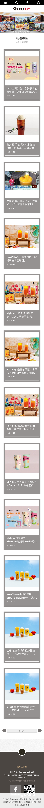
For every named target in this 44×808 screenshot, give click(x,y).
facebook (27, 2)
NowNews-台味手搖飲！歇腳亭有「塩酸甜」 (22, 243)
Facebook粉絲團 (15, 790)
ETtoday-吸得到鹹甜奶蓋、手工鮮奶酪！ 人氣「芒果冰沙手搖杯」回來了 (22, 693)
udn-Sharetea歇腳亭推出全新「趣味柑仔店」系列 (22, 412)
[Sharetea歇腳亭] (22, 8)
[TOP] (22, 752)
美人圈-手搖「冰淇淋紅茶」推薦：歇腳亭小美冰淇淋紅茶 (22, 131)
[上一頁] (4, 730)
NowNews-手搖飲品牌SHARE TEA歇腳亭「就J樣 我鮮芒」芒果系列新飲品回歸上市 (22, 580)
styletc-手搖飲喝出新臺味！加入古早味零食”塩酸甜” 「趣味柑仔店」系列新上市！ (22, 299)
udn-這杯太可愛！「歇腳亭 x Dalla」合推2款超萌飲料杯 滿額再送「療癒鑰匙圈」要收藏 (22, 468)
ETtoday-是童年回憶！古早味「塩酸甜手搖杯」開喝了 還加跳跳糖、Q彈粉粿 (22, 356)
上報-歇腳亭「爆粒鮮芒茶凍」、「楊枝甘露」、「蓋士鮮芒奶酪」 (22, 637)
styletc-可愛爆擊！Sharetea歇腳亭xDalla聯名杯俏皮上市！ (22, 524)
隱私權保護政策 (23, 805)
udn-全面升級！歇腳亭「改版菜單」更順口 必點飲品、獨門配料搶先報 (22, 75)
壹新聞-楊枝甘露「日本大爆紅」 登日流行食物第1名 (22, 187)
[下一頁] (40, 730)
